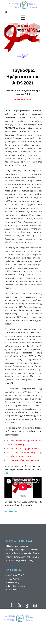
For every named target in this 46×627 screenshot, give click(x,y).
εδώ (6, 473)
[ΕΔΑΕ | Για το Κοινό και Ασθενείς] (23, 5)
